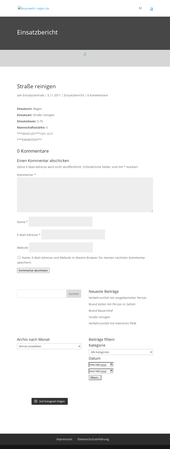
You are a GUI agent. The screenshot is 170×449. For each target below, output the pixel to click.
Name (22, 222)
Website (22, 248)
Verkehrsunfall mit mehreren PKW (112, 323)
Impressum (64, 439)
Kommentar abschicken (33, 270)
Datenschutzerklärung (93, 439)
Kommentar (26, 175)
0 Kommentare (97, 95)
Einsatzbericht (37, 32)
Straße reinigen (99, 317)
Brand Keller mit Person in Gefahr (112, 304)
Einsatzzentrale (33, 95)
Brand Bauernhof (101, 311)
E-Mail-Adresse (28, 235)
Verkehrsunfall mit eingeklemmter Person (118, 298)
